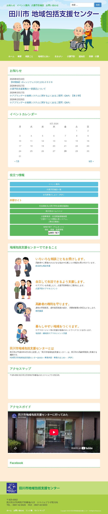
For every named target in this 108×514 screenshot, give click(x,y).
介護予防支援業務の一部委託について (28, 89)
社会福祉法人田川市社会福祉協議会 (54, 206)
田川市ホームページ (54, 211)
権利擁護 (39, 311)
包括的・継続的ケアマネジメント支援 (51, 333)
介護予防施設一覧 (54, 189)
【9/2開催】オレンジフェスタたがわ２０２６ (31, 82)
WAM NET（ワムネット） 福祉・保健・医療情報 (54, 228)
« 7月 (16, 161)
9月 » (91, 161)
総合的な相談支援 (43, 266)
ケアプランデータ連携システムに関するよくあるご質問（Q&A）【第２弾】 (46, 96)
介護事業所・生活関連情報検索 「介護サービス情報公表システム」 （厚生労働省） (54, 219)
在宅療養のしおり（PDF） (54, 195)
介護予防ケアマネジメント (47, 288)
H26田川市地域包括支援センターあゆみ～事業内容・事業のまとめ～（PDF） (42, 358)
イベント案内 (54, 184)
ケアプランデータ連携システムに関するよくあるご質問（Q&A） (40, 102)
